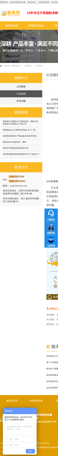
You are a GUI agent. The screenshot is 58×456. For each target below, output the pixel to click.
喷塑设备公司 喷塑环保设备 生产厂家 (19, 130)
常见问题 (21, 101)
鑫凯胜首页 (12, 25)
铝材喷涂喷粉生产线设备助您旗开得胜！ (20, 136)
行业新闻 (27, 66)
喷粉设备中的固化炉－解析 (14, 142)
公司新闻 (21, 86)
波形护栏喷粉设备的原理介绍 (15, 148)
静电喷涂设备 (36, 25)
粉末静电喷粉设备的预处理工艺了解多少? (21, 154)
